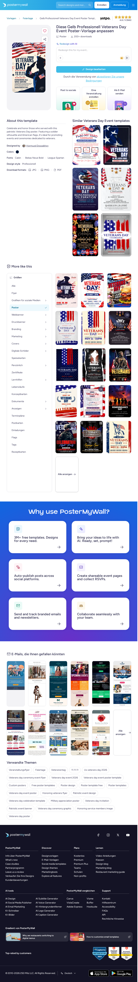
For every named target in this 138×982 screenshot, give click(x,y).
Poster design (68, 785)
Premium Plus (81, 864)
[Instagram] (108, 835)
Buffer (90, 902)
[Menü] (133, 5)
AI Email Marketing (15, 906)
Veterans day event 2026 (64, 777)
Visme (90, 898)
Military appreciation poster (65, 800)
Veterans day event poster (23, 793)
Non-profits (80, 876)
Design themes (50, 868)
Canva (70, 898)
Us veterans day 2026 (95, 770)
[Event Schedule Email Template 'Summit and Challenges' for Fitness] (80, 683)
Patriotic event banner (20, 808)
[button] (44, 31)
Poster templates (117, 785)
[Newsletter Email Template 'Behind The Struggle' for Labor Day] (58, 732)
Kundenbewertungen (16, 880)
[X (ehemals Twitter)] (118, 835)
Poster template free (92, 785)
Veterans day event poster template (102, 777)
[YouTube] (128, 835)
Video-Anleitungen (106, 855)
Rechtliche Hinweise (113, 918)
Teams (77, 868)
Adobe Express (74, 906)
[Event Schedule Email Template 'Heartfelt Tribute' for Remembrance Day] (101, 732)
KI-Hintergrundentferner (49, 906)
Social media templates (54, 864)
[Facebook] (98, 835)
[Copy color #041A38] (17, 152)
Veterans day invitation (97, 800)
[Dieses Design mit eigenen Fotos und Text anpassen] (28, 67)
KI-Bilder (10, 914)
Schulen (78, 872)
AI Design (10, 898)
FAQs (105, 910)
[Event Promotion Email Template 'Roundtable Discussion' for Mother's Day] (37, 732)
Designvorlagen (50, 855)
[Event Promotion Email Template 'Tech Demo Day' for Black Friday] (101, 683)
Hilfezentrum (109, 902)
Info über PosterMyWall (17, 855)
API (104, 914)
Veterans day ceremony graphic (54, 808)
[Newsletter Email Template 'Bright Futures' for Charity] (122, 683)
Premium (78, 859)
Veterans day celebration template (27, 800)
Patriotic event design (84, 793)
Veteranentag (58, 770)
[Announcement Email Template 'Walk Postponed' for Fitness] (16, 683)
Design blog (102, 864)
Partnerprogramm (14, 868)
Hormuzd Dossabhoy (37, 145)
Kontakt (106, 898)
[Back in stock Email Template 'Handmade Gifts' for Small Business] (80, 732)
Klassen (100, 859)
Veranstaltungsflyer (19, 770)
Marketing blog (103, 868)
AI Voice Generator (46, 902)
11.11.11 (74, 770)
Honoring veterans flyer (54, 793)
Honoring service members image (95, 808)
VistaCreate (73, 902)
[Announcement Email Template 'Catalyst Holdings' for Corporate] (58, 683)
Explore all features (52, 876)
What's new (11, 859)
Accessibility (108, 906)
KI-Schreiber (12, 910)
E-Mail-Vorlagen (50, 859)
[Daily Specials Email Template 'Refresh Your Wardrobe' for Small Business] (37, 683)
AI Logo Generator (45, 910)
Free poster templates (43, 785)
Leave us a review (14, 872)
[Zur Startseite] (14, 5)
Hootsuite (92, 906)
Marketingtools (50, 872)
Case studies (12, 864)
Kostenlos (79, 855)
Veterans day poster (19, 816)
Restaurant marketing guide (110, 872)
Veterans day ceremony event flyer (27, 777)
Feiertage (40, 770)
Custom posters (17, 785)
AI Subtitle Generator (47, 898)
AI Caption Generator (47, 914)
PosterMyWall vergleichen (81, 890)
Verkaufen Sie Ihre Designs (19, 876)
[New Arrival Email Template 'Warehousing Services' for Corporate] (16, 732)
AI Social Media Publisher (18, 902)
